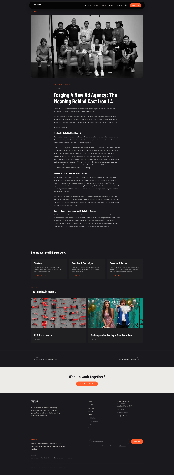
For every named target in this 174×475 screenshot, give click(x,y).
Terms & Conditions (60, 467)
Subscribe (137, 441)
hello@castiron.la (122, 416)
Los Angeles (35, 458)
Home (90, 401)
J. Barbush (93, 418)
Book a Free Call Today (87, 384)
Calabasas (69, 458)
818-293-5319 (121, 409)
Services (96, 5)
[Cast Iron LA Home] (37, 5)
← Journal (34, 11)
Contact (119, 5)
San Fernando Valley (58, 458)
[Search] (126, 5)
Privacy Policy (122, 445)
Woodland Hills (45, 458)
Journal (104, 5)
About (111, 5)
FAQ (91, 424)
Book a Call (135, 5)
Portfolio (88, 5)
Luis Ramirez (94, 421)
